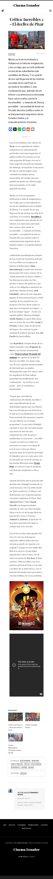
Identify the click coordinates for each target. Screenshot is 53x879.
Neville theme (22, 857)
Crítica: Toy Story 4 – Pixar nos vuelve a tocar (15, 727)
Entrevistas (26, 828)
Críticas (11, 53)
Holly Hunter (36, 764)
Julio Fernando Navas (28, 794)
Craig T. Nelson (17, 764)
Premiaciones (33, 825)
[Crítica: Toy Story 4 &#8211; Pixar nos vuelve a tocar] (15, 717)
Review (31, 767)
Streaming (22, 825)
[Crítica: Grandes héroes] (32, 717)
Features (44, 825)
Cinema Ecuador (26, 5)
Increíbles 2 (15, 767)
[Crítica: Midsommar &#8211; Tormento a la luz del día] (15, 737)
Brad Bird (35, 760)
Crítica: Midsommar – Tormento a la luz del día (14, 749)
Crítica (27, 764)
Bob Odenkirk (25, 760)
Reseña (24, 767)
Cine (4, 825)
